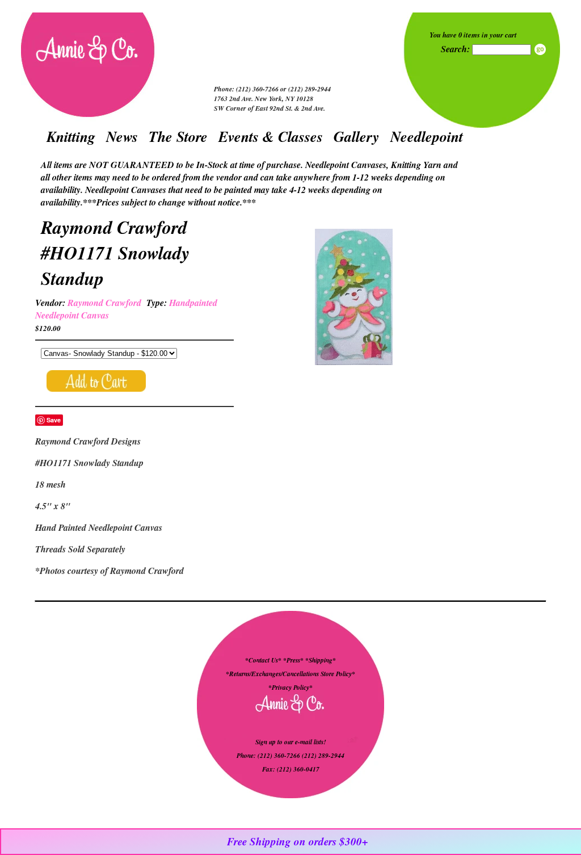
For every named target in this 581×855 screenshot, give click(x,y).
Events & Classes (270, 136)
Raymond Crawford (104, 302)
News (122, 136)
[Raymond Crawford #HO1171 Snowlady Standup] (353, 298)
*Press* (294, 660)
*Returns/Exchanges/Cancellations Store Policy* (290, 673)
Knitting (71, 136)
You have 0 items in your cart (473, 35)
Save (54, 420)
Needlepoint (426, 136)
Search (540, 49)
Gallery (357, 136)
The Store (178, 136)
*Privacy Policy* (290, 687)
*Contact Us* (263, 660)
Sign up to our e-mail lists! (290, 742)
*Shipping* (320, 660)
